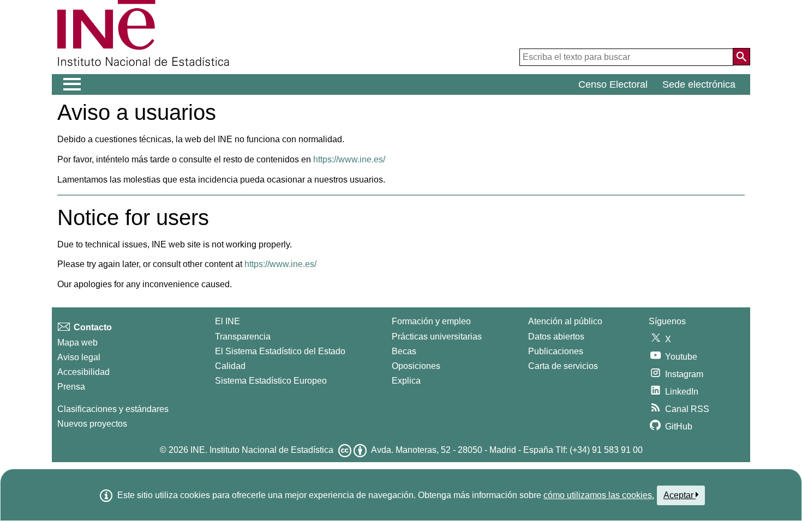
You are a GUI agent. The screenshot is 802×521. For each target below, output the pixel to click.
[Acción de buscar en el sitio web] (741, 56)
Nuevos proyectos (92, 423)
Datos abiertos (556, 336)
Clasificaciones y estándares (113, 409)
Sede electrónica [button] (698, 84)
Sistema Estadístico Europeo (271, 380)
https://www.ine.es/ (349, 159)
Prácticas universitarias (437, 336)
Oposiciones (416, 366)
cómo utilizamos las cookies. (598, 495)
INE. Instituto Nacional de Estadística (261, 450)
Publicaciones (555, 351)
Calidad (230, 366)
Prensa (71, 386)
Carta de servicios (563, 366)
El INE (227, 321)
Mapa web (77, 342)
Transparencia (243, 336)
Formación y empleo (431, 321)
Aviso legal (78, 357)
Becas (404, 351)
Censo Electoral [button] (613, 84)
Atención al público (565, 321)
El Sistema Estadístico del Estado (280, 351)
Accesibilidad (83, 372)
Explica (406, 380)
